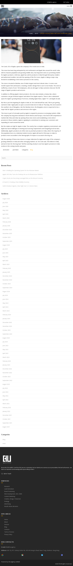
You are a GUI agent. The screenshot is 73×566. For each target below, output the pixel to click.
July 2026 (5, 202)
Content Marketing (9, 496)
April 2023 (5, 353)
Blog (36, 33)
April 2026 (5, 214)
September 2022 (7, 380)
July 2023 (5, 342)
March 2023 (6, 357)
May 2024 (5, 303)
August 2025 (6, 245)
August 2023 (6, 338)
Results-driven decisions (11, 506)
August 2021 (6, 427)
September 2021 (7, 423)
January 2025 (6, 272)
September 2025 (7, 241)
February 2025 (7, 268)
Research (7, 486)
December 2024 (7, 276)
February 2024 (7, 314)
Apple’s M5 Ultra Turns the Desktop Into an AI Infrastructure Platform (23, 174)
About (6, 522)
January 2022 (6, 411)
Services (6, 524)
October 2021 (7, 419)
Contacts (6, 529)
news (4, 443)
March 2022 (6, 403)
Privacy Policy (8, 534)
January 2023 (6, 365)
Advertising (7, 504)
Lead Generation (9, 489)
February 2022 (7, 407)
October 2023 (7, 330)
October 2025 (7, 237)
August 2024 (6, 291)
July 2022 (5, 388)
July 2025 (5, 249)
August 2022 (6, 384)
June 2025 (5, 253)
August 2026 (6, 199)
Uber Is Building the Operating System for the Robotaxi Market (21, 170)
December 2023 (7, 322)
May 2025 (5, 256)
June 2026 (5, 206)
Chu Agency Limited (14, 562)
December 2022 (7, 369)
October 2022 (7, 376)
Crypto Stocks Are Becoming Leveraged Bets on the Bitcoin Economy (23, 178)
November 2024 (7, 280)
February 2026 (7, 222)
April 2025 (5, 260)
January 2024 (6, 318)
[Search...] (70, 158)
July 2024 (5, 295)
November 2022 (7, 373)
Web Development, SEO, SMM (13, 494)
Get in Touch (7, 473)
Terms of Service (9, 532)
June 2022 (5, 392)
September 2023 (7, 334)
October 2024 (7, 284)
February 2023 (7, 361)
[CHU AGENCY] (36, 6)
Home (31, 33)
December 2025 (7, 229)
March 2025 (6, 264)
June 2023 (5, 345)
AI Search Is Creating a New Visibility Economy (16, 182)
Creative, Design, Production (12, 499)
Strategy (6, 501)
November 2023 (7, 326)
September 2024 (7, 287)
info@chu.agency (51, 2)
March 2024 (6, 311)
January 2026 (6, 226)
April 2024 (5, 307)
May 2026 (5, 210)
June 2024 (5, 299)
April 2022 (5, 400)
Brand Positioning (9, 491)
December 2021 (7, 415)
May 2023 (5, 349)
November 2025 (7, 233)
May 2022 (5, 396)
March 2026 (6, 218)
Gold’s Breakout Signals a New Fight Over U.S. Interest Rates (20, 186)
